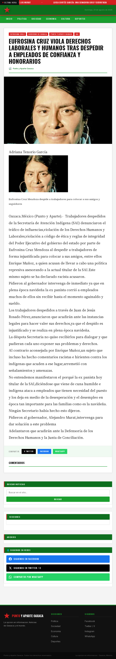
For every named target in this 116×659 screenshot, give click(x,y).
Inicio (9, 18)
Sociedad (36, 18)
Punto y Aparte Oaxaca (61, 34)
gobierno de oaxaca (37, 34)
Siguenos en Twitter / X (27, 568)
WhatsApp (60, 451)
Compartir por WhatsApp (28, 576)
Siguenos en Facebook (26, 558)
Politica (22, 18)
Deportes (80, 18)
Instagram (89, 631)
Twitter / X (90, 626)
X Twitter (29, 451)
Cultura (65, 18)
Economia (51, 18)
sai (77, 34)
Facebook (44, 451)
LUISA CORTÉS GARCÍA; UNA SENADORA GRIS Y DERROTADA (72, 2)
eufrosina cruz (17, 34)
